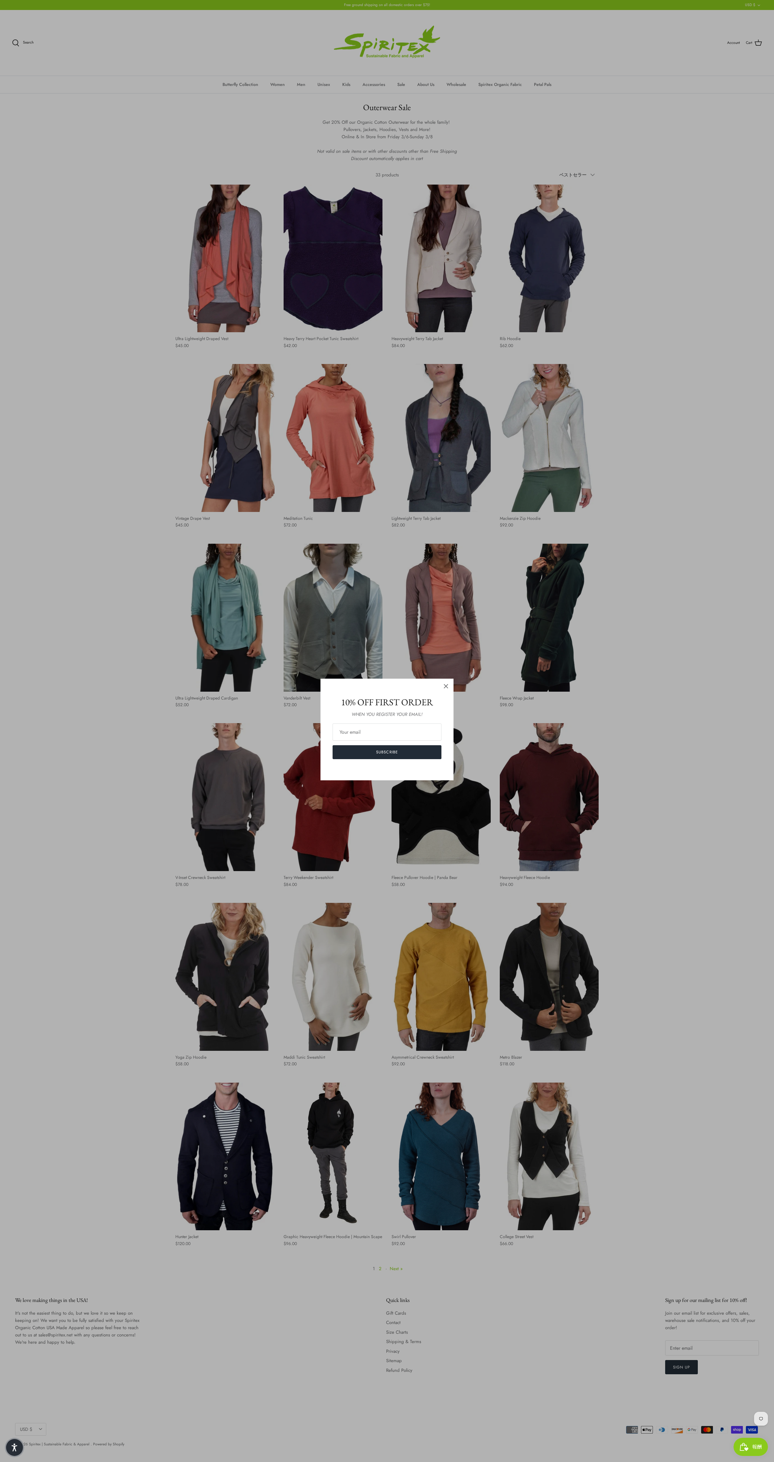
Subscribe (387, 752)
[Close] (446, 686)
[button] (14, 1447)
